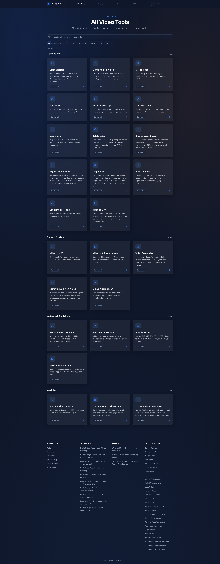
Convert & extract (74, 43)
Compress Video (151, 467)
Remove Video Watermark (155, 522)
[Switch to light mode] (153, 4)
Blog (118, 4)
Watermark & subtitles (93, 43)
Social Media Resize (152, 495)
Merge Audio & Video (153, 452)
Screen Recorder (151, 448)
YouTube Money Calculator (155, 549)
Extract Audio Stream (153, 518)
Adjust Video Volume (153, 483)
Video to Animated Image (154, 506)
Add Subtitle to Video (153, 534)
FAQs (135, 4)
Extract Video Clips (152, 463)
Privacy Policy (52, 460)
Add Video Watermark (153, 526)
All (49, 43)
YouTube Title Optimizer (154, 538)
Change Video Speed (153, 479)
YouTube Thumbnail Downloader (157, 541)
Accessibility (51, 467)
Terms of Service (53, 463)
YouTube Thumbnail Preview (155, 545)
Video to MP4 (150, 499)
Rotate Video (150, 475)
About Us (50, 452)
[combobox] (164, 4)
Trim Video (149, 460)
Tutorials (101, 4)
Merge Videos (150, 456)
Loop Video (149, 487)
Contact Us (51, 456)
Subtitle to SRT (150, 530)
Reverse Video (150, 491)
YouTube (108, 43)
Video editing (59, 43)
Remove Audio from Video (155, 514)
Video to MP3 (150, 502)
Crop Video (149, 471)
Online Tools (151, 443)
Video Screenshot (151, 510)
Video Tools (80, 4)
